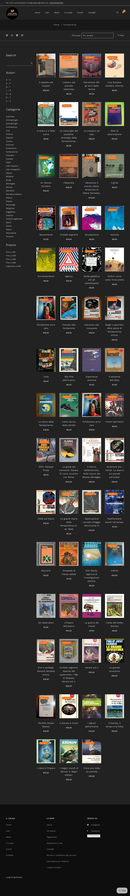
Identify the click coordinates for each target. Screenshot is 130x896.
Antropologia (12, 120)
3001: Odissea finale (46, 468)
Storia (8, 226)
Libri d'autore (12, 166)
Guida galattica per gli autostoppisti (92, 279)
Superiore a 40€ (13, 266)
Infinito (114, 570)
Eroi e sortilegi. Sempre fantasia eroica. (46, 671)
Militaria (9, 176)
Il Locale (68, 12)
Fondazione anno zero (46, 326)
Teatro (9, 229)
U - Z (8, 101)
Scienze (9, 215)
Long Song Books (14, 877)
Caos (46, 376)
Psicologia (10, 205)
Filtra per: (76, 35)
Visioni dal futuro (114, 421)
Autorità (114, 234)
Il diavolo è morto (69, 723)
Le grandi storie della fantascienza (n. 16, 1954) (68, 523)
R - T (8, 97)
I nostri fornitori (54, 867)
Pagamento (52, 837)
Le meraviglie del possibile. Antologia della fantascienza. (69, 136)
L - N (8, 90)
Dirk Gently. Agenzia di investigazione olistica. (91, 575)
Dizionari (10, 145)
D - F (8, 83)
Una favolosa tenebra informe (114, 84)
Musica (9, 187)
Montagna (10, 183)
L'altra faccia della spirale (69, 423)
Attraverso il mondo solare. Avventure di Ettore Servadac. (92, 187)
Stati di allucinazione (115, 133)
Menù (56, 12)
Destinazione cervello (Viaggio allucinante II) (91, 522)
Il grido (114, 182)
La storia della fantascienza (46, 423)
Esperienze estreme (92, 378)
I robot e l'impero (46, 768)
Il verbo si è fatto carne (46, 133)
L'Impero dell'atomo (68, 624)
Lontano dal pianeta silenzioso (68, 85)
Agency (69, 276)
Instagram (95, 825)
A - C (8, 80)
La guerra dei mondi (92, 624)
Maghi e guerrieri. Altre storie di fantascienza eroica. (114, 329)
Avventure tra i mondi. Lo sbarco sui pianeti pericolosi (114, 471)
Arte (8, 131)
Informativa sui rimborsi (58, 861)
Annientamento (46, 276)
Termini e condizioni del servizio (61, 855)
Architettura (11, 127)
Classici (9, 138)
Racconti (46, 570)
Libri (47, 12)
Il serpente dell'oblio (114, 378)
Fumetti (9, 159)
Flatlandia (68, 182)
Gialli (8, 162)
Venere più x (91, 667)
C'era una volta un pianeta (92, 770)
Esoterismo (11, 148)
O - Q (8, 94)
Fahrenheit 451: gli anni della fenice (92, 85)
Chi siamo (51, 831)
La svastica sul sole (92, 133)
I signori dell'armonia (91, 725)
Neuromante (46, 234)
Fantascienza (12, 152)
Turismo (9, 236)
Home (37, 12)
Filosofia (10, 155)
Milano (9, 173)
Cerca (49, 825)
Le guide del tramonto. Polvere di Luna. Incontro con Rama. (68, 471)
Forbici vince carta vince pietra (114, 278)
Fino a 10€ (10, 252)
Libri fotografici (13, 169)
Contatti (91, 12)
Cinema (9, 134)
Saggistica (10, 212)
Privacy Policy (94, 836)
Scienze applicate (14, 219)
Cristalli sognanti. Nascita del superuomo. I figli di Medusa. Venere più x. (68, 674)
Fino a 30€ (11, 259)
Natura (9, 198)
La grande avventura (114, 669)
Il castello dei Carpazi (46, 84)
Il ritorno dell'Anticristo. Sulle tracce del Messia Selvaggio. (91, 471)
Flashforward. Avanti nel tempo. (114, 520)
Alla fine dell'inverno (69, 378)
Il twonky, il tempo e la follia (114, 725)
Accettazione (92, 234)
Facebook (95, 831)
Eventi (80, 12)
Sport (8, 222)
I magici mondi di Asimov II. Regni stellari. (69, 771)
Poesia (9, 201)
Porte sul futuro (46, 518)
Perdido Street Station (46, 725)
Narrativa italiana (13, 194)
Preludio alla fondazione (68, 326)
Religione (10, 208)
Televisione (11, 233)
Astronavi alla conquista (91, 326)
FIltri (121, 35)
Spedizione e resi (55, 843)
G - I (8, 87)
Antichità (10, 116)
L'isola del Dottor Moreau (114, 624)
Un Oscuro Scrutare (46, 184)
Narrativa (10, 190)
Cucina (9, 141)
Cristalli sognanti (69, 234)
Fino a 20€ (11, 256)
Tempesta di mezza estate (69, 572)
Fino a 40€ (11, 263)
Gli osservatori (46, 622)
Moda (8, 180)
